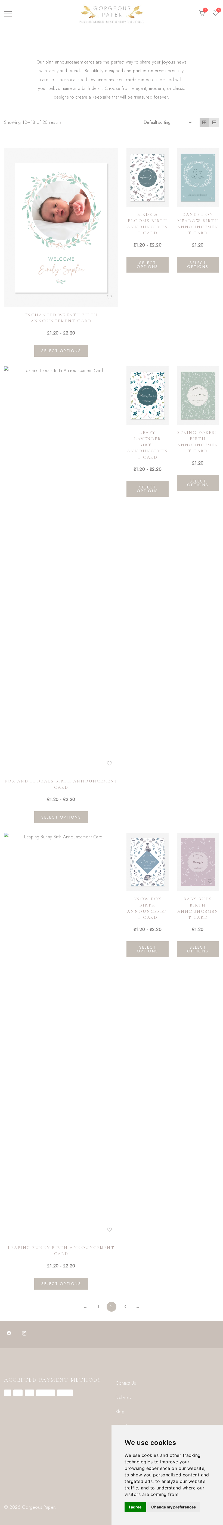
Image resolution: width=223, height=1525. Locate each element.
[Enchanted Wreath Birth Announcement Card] (61, 227)
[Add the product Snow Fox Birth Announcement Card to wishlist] (160, 881)
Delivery (123, 1397)
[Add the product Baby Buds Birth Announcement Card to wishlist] (210, 881)
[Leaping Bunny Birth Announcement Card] (61, 1036)
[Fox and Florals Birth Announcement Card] (61, 569)
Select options (61, 350)
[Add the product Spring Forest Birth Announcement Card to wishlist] (210, 414)
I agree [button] (135, 1507)
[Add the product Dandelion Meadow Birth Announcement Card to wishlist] (210, 196)
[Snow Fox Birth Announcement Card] (147, 862)
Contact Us (126, 1383)
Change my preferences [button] (173, 1507)
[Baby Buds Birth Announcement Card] (198, 862)
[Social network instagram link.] (24, 1332)
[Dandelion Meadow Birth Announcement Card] (198, 177)
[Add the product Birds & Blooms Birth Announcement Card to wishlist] (160, 196)
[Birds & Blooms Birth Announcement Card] (147, 177)
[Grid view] (204, 123)
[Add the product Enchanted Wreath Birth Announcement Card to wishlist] (109, 297)
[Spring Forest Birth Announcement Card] (198, 395)
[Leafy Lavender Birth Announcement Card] (147, 395)
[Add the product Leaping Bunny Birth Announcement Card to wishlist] (109, 1229)
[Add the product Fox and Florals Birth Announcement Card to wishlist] (109, 763)
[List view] (214, 123)
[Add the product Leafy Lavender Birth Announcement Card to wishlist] (160, 414)
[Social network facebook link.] (9, 1332)
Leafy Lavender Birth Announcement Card (147, 445)
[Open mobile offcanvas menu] (8, 13)
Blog (120, 1412)
